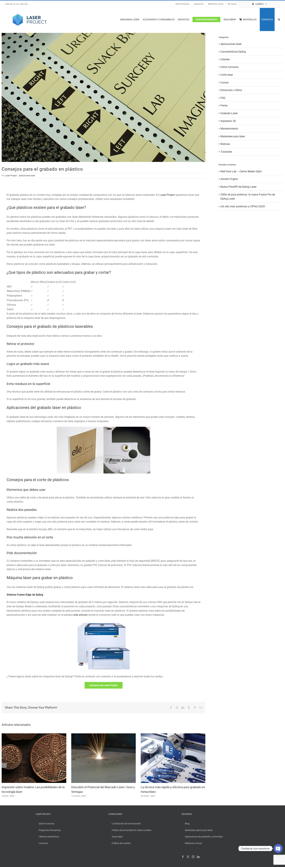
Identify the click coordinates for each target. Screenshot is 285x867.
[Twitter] (188, 856)
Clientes (225, 59)
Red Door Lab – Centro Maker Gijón (241, 171)
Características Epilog (233, 51)
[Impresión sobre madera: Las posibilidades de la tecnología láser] (34, 734)
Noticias (225, 144)
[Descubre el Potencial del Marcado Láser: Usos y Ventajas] (103, 734)
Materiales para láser (233, 136)
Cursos (225, 82)
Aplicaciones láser (27, 175)
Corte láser (227, 74)
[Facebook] (183, 856)
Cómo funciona (229, 67)
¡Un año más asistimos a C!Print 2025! (243, 206)
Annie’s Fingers (229, 179)
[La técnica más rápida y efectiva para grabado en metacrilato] (173, 734)
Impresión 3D (228, 121)
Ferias (224, 105)
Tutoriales (226, 151)
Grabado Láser (229, 113)
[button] (279, 19)
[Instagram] (193, 856)
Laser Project (11, 175)
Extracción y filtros (231, 90)
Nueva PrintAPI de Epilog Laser (238, 186)
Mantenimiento (229, 128)
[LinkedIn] (198, 856)
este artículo (80, 614)
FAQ (223, 97)
